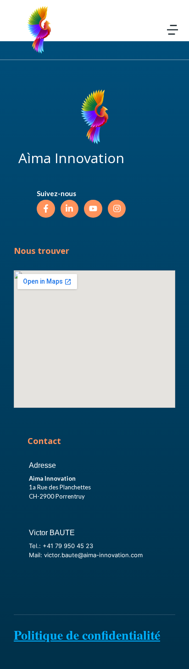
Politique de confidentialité (87, 634)
